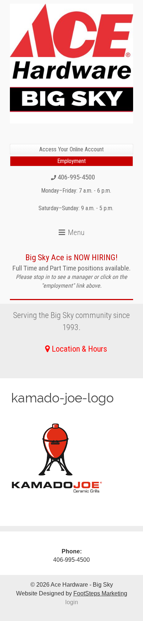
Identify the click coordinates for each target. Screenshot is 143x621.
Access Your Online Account (71, 149)
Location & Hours (79, 348)
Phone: (72, 551)
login (71, 602)
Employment (71, 161)
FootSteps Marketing (100, 593)
